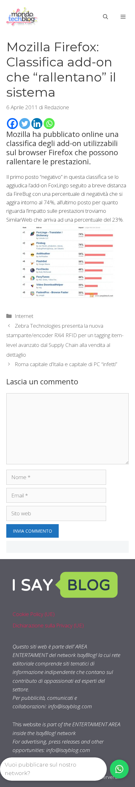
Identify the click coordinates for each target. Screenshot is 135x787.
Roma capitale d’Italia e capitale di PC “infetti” (66, 364)
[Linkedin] (36, 123)
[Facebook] (12, 123)
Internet (24, 316)
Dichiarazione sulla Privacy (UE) (48, 625)
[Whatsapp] (49, 123)
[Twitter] (24, 123)
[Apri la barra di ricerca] (105, 17)
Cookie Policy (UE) (34, 614)
